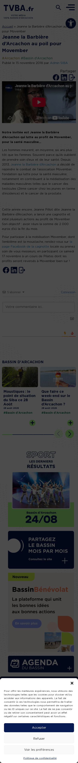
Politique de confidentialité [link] (40, 758)
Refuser (39, 738)
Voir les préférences (39, 749)
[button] (72, 683)
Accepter (39, 727)
